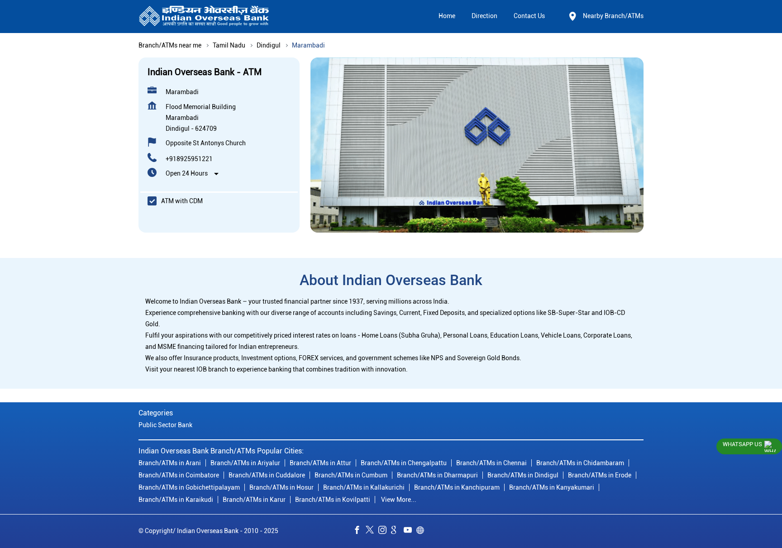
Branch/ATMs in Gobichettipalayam (189, 487)
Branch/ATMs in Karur (254, 500)
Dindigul (269, 45)
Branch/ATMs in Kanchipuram (457, 487)
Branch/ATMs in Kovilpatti (332, 500)
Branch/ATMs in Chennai (491, 463)
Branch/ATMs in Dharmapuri (437, 475)
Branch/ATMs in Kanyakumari (551, 487)
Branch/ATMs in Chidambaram (580, 463)
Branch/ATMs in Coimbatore (178, 475)
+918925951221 (189, 158)
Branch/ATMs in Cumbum (351, 475)
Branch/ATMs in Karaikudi (175, 500)
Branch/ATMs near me (169, 45)
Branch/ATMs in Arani (169, 463)
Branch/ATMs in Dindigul (522, 475)
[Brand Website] (422, 531)
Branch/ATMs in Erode (599, 475)
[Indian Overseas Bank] (204, 16)
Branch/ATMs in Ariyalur (245, 463)
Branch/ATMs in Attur (320, 463)
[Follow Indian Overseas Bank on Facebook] (359, 531)
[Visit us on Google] (397, 531)
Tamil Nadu (229, 45)
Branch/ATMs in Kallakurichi (364, 487)
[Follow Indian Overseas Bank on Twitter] (372, 531)
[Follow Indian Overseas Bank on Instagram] (384, 531)
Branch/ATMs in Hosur (281, 487)
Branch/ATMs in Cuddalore (267, 475)
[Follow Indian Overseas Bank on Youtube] (410, 531)
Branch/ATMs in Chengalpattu (404, 463)
